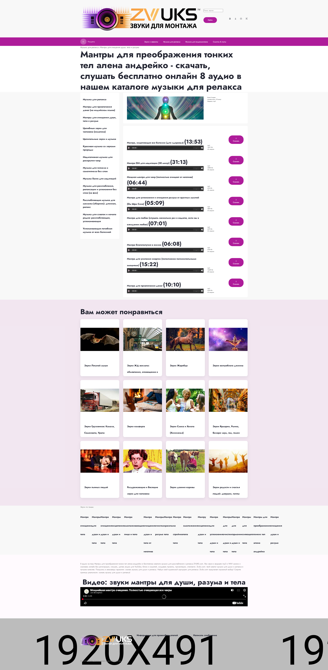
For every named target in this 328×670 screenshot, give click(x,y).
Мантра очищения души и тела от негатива (149, 534)
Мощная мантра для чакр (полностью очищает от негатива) (160, 177)
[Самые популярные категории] (230, 18)
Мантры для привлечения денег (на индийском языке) (99, 108)
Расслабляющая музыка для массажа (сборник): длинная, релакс (99, 203)
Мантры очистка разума (159, 525)
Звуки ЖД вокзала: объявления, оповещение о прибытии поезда (142, 372)
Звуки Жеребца (179, 365)
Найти (210, 20)
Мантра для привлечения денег (145, 285)
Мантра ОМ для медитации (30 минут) (148, 163)
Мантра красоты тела (168, 525)
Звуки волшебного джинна (228, 365)
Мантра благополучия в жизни (144, 245)
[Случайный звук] (246, 18)
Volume (201, 147)
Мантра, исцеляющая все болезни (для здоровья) (155, 142)
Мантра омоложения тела (190, 525)
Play (129, 148)
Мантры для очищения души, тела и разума (119, 47)
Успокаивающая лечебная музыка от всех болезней (97, 230)
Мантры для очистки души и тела (227, 534)
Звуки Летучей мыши (96, 365)
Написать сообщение (205, 635)
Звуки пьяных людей (96, 487)
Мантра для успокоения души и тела (216, 534)
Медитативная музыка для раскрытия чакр (97, 158)
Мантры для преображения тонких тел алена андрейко (262, 534)
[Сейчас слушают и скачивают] (241, 18)
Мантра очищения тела (86, 525)
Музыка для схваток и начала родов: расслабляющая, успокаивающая (99, 218)
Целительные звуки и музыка (99, 139)
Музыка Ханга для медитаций (99, 178)
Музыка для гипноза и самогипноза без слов (95, 169)
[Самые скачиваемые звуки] (235, 18)
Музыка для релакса (89, 47)
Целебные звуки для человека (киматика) (95, 130)
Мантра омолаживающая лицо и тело (134, 525)
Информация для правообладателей (157, 635)
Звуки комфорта (136, 426)
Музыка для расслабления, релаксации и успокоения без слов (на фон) (100, 189)
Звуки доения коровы (182, 487)
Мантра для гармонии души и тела (237, 534)
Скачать (236, 141)
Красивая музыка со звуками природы (99, 148)
